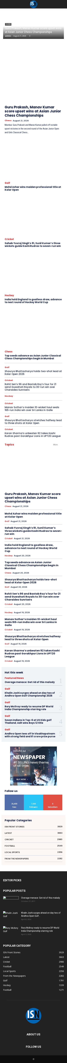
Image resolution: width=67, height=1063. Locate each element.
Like (14, 796)
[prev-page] (53, 88)
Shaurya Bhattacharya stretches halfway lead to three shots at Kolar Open (33, 422)
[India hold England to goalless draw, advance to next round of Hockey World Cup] (33, 271)
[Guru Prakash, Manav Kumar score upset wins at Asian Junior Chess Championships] (33, 75)
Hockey (9, 295)
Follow (33, 796)
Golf (7, 183)
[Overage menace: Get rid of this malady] (11, 901)
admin (8, 36)
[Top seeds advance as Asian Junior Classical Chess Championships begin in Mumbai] (33, 328)
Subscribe (52, 796)
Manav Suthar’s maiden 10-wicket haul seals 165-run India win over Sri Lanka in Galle (32, 409)
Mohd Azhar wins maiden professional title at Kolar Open (33, 188)
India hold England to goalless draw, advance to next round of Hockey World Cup (33, 301)
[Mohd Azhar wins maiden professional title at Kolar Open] (33, 159)
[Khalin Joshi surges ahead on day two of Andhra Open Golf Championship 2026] (11, 916)
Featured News (14, 678)
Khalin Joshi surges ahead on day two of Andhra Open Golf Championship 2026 (30, 694)
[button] (62, 4)
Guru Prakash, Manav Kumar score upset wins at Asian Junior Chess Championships (33, 111)
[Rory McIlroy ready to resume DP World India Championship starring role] (11, 931)
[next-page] (60, 88)
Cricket (9, 239)
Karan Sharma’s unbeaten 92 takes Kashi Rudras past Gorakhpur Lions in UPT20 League (33, 435)
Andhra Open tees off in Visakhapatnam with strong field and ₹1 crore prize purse (30, 735)
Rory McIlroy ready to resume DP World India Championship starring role (29, 708)
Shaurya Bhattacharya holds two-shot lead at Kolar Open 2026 (33, 373)
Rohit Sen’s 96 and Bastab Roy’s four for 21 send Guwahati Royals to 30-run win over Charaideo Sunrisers (30, 387)
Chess (8, 120)
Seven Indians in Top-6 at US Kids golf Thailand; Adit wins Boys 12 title (28, 721)
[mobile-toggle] (5, 4)
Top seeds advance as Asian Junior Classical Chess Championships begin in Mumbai (33, 357)
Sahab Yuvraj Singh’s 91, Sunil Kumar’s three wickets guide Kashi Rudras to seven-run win (33, 245)
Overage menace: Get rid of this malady (30, 682)
